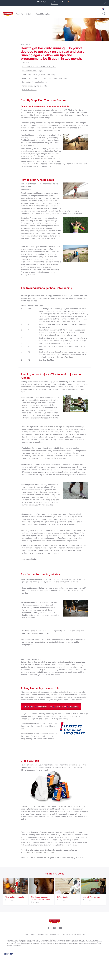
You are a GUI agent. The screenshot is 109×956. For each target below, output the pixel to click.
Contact (27, 934)
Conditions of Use (67, 934)
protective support (76, 765)
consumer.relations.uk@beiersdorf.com (38, 852)
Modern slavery (43, 934)
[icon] (48, 928)
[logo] (8, 14)
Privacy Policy (54, 934)
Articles (29, 14)
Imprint (33, 934)
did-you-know (25, 44)
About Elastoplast (43, 14)
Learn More (54, 4)
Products (19, 14)
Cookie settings (80, 934)
